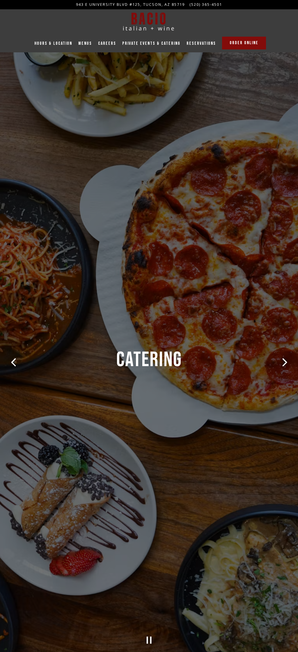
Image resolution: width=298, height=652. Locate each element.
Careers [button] (107, 43)
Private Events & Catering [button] (151, 43)
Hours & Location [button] (53, 43)
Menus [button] (85, 43)
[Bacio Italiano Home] (149, 22)
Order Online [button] (244, 43)
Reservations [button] (201, 43)
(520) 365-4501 (205, 4)
